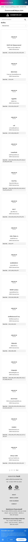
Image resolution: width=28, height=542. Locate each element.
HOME (2, 7)
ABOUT (14, 495)
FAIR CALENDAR (14, 501)
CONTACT (14, 504)
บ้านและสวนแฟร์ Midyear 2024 (12, 7)
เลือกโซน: (3, 23)
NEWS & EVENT (14, 498)
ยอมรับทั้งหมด (21, 539)
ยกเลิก (11, 539)
